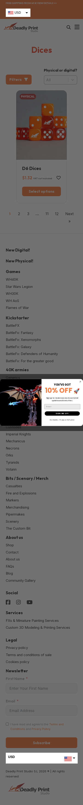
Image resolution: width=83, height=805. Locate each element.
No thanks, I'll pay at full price (62, 420)
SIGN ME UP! (62, 413)
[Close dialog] (80, 381)
